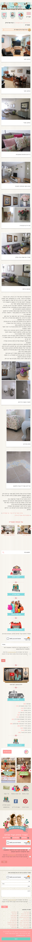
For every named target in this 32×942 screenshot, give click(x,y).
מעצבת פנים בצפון (25, 920)
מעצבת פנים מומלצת (24, 917)
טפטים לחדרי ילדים (24, 924)
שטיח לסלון (14, 927)
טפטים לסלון (14, 915)
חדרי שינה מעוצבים (25, 706)
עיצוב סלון (28, 730)
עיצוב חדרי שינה (25, 914)
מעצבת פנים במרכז (12, 924)
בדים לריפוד (14, 912)
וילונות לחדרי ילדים (24, 922)
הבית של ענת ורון (9, 535)
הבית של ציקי (26, 535)
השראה (28, 704)
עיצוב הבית (26, 912)
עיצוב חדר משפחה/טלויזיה (23, 719)
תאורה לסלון (26, 927)
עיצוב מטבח (27, 728)
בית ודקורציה (19, 23)
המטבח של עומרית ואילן (22, 515)
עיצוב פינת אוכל (26, 732)
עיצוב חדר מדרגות (25, 715)
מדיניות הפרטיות (12, 652)
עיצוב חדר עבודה (26, 721)
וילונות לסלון (14, 917)
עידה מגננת (27, 710)
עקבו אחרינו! (7, 752)
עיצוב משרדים (13, 920)
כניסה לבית (27, 708)
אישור (16, 939)
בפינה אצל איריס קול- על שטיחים (12, 513)
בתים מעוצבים (13, 926)
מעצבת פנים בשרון (24, 926)
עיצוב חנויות (14, 919)
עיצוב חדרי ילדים (25, 726)
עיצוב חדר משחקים (25, 717)
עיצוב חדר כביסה (25, 712)
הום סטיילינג (26, 919)
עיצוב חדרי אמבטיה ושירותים (22, 723)
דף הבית (27, 23)
